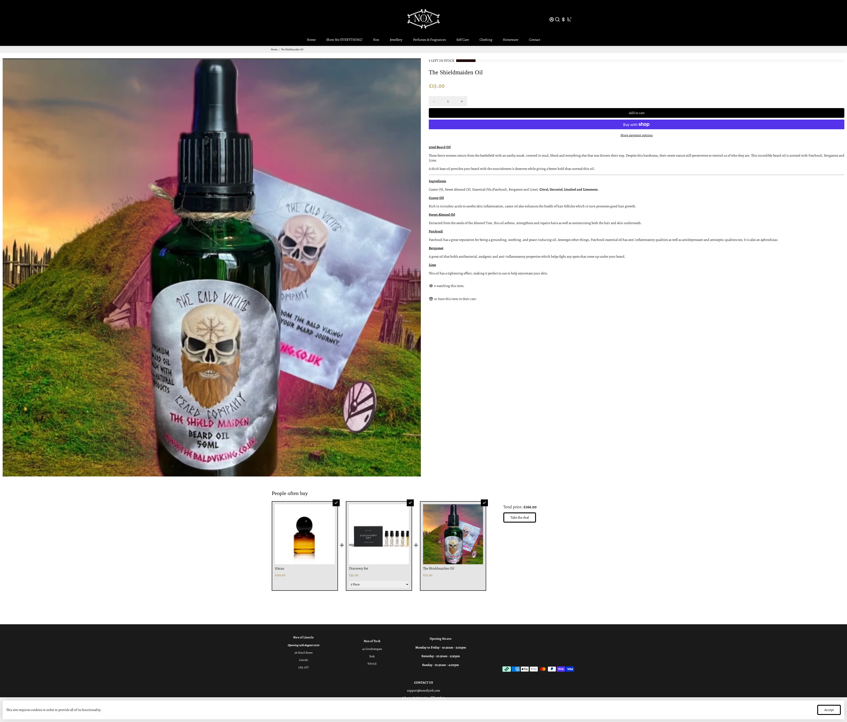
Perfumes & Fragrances (429, 39)
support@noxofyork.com (423, 690)
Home (311, 39)
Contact (534, 39)
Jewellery (396, 39)
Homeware (510, 39)
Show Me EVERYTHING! (344, 39)
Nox (376, 39)
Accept (829, 709)
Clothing (486, 39)
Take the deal (519, 517)
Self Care (462, 39)
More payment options (636, 135)
